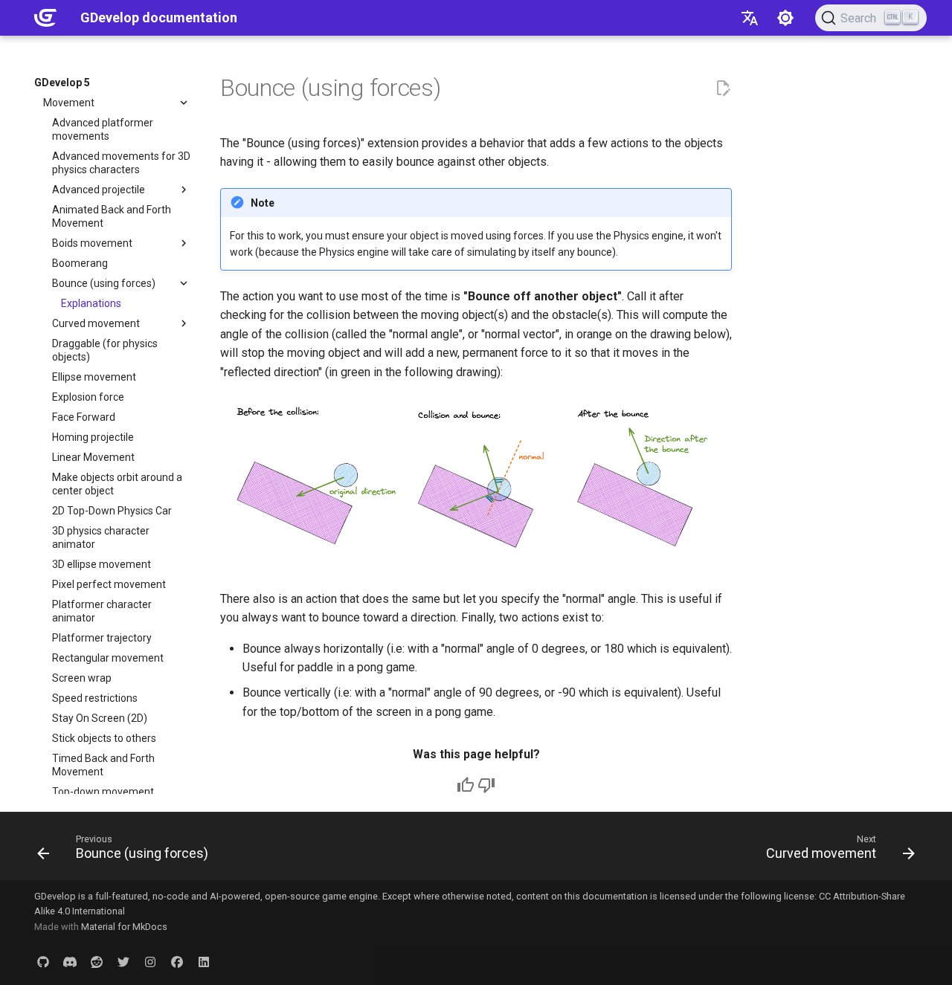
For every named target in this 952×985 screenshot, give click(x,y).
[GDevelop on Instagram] (150, 961)
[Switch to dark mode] (785, 18)
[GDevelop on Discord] (70, 961)
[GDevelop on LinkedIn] (204, 961)
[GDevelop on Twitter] (123, 961)
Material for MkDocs (124, 926)
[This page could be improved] (486, 785)
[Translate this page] (750, 18)
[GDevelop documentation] (45, 18)
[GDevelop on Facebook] (177, 961)
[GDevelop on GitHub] (43, 961)
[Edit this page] (723, 88)
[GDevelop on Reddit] (97, 961)
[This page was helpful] (466, 785)
